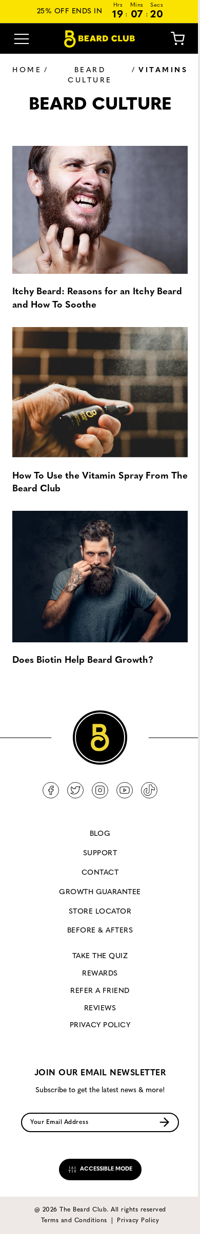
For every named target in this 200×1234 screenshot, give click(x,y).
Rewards (99, 974)
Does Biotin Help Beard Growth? (82, 660)
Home (27, 70)
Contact (100, 873)
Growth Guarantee (100, 892)
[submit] (164, 1122)
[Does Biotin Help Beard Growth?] (100, 576)
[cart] (178, 39)
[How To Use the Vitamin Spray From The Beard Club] (100, 393)
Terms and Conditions (74, 1221)
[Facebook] (51, 790)
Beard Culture (90, 75)
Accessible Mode (105, 1170)
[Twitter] (75, 790)
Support (100, 853)
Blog (100, 834)
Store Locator (100, 912)
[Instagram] (100, 790)
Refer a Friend (100, 991)
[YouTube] (124, 790)
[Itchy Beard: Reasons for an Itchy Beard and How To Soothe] (100, 208)
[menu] (21, 39)
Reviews (100, 1008)
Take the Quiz (100, 956)
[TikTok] (149, 790)
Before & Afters (100, 931)
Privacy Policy (100, 1025)
